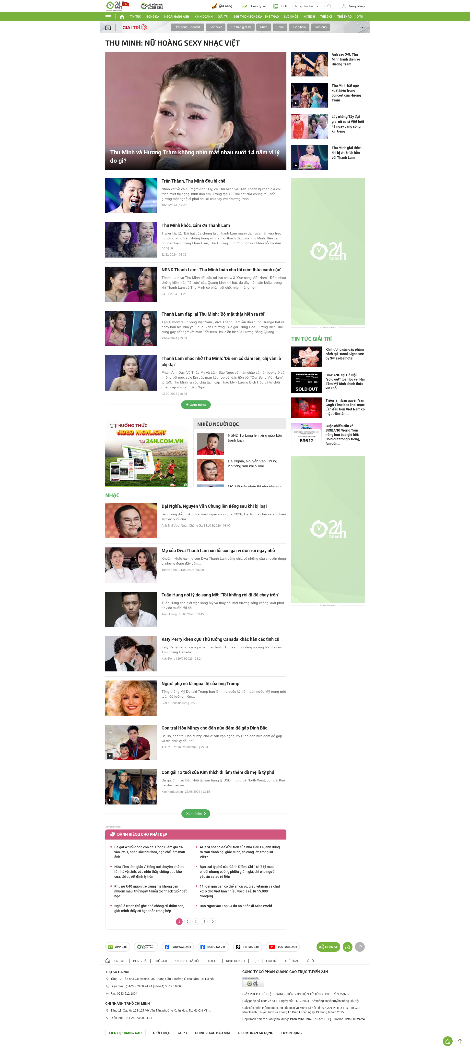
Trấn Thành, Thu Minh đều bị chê (193, 181)
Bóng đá (152, 16)
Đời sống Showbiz (187, 27)
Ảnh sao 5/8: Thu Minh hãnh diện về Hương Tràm (346, 59)
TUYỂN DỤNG (291, 1033)
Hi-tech (309, 16)
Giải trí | (167, 703)
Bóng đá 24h (216, 947)
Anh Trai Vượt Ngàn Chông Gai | (184, 525)
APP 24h (121, 947)
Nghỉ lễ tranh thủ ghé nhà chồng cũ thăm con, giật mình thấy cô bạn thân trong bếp (149, 908)
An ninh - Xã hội (187, 961)
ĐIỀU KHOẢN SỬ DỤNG (255, 1033)
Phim (280, 27)
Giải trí (223, 16)
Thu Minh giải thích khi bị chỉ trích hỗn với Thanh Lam (347, 153)
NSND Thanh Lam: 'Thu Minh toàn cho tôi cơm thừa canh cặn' (221, 269)
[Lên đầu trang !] (460, 1041)
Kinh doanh (204, 16)
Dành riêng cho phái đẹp (142, 834)
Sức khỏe (291, 16)
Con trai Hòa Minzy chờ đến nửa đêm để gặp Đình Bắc (214, 727)
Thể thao (344, 16)
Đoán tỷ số (257, 6)
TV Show (299, 27)
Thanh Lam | (170, 570)
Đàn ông (321, 27)
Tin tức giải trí (241, 27)
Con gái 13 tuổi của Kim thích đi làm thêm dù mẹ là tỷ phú (218, 772)
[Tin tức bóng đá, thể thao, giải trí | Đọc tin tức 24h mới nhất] (117, 6)
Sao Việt (216, 27)
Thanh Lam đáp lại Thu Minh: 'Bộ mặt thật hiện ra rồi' (213, 314)
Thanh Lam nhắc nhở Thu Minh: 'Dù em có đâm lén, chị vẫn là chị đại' (221, 361)
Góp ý (183, 1033)
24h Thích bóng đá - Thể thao (256, 16)
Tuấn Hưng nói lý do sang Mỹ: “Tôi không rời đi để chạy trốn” (220, 594)
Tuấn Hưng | (170, 614)
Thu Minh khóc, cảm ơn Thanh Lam (196, 225)
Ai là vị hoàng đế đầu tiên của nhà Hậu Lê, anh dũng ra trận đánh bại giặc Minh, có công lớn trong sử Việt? (240, 852)
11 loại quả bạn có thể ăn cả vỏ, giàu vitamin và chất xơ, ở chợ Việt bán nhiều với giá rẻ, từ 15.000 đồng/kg (240, 891)
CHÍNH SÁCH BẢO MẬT (213, 1033)
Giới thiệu (161, 1033)
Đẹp (255, 961)
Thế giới (326, 16)
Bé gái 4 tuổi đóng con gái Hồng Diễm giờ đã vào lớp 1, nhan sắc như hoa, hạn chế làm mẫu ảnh (149, 852)
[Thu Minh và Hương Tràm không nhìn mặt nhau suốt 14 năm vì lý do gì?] (195, 110)
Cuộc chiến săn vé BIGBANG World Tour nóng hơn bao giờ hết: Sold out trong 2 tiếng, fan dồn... (343, 434)
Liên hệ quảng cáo (125, 1033)
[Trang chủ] (112, 27)
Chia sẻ (331, 947)
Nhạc (263, 27)
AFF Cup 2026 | (172, 747)
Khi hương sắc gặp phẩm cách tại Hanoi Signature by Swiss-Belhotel (345, 353)
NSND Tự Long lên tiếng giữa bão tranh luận (255, 437)
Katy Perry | (169, 658)
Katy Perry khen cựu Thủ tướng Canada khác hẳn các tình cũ (220, 639)
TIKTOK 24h (251, 947)
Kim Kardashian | (173, 791)
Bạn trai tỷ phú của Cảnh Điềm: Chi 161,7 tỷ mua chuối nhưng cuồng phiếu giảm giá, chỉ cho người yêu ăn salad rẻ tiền (237, 871)
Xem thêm (198, 405)
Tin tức (135, 16)
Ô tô (360, 16)
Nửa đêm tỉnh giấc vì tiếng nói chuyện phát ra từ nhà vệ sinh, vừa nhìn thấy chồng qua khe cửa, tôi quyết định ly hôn (149, 871)
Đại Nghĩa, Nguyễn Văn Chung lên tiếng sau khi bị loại (252, 463)
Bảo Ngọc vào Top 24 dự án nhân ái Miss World (236, 906)
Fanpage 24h (181, 947)
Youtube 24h (287, 947)
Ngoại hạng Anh (176, 16)
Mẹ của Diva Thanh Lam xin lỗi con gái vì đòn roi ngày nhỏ (218, 550)
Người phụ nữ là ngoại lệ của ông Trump (200, 683)
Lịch (284, 6)
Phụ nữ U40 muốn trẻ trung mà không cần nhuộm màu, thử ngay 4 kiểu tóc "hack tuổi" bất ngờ (150, 891)
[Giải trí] (135, 27)
